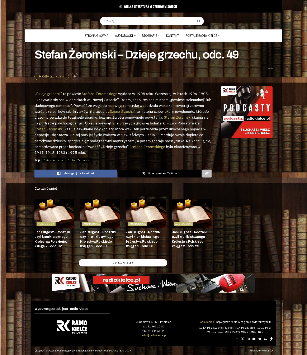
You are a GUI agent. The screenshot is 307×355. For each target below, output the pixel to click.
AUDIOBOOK (46, 223)
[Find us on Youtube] (253, 339)
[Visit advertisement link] (247, 112)
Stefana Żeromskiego (99, 93)
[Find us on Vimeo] (259, 339)
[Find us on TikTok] (271, 339)
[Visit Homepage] (152, 6)
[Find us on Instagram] (248, 339)
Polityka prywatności (261, 350)
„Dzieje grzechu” (48, 93)
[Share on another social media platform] (207, 174)
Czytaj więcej (123, 262)
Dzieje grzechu (53, 160)
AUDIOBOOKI (124, 36)
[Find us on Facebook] (237, 339)
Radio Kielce (206, 322)
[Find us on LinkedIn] (265, 339)
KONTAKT (172, 36)
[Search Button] (199, 21)
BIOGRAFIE (149, 36)
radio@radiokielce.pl (153, 335)
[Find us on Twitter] (242, 339)
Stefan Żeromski (177, 117)
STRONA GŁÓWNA (96, 36)
